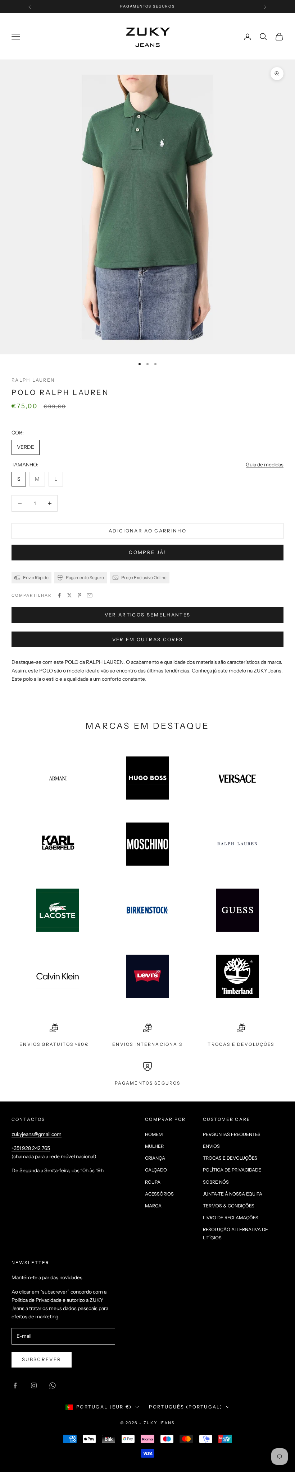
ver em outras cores (147, 639)
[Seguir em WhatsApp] (52, 1385)
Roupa (152, 1182)
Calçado (156, 1170)
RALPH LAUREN (33, 380)
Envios (211, 1146)
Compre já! (147, 552)
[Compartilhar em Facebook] (59, 595)
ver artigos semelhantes (148, 615)
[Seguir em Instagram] (33, 1385)
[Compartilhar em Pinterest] (79, 595)
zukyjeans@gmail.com (37, 1134)
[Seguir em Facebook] (15, 1385)
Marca (153, 1205)
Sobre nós (216, 1182)
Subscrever (41, 1359)
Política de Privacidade (232, 1170)
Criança (155, 1158)
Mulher (154, 1146)
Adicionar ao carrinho (147, 531)
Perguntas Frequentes (231, 1134)
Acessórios (159, 1194)
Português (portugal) (185, 1407)
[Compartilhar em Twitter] (69, 595)
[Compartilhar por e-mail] (89, 595)
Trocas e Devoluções (230, 1158)
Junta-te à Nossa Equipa (232, 1194)
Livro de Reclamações (230, 1217)
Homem (154, 1134)
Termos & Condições (228, 1205)
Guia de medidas (264, 464)
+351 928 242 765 (31, 1148)
